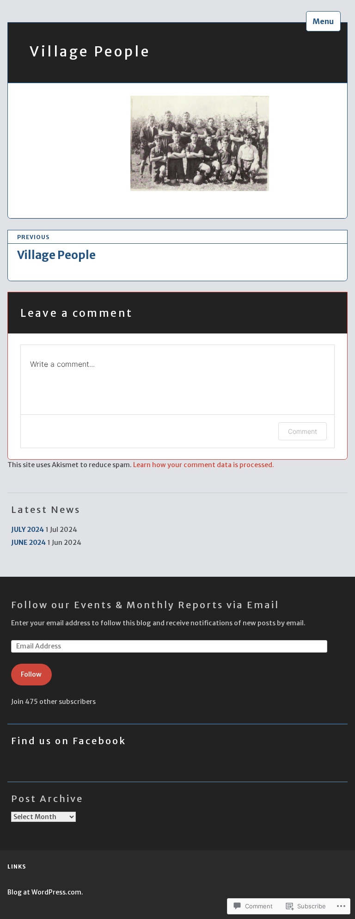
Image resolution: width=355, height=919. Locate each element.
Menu (323, 21)
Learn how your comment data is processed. (203, 465)
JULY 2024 (27, 529)
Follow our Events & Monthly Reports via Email (145, 605)
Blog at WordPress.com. (45, 892)
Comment (302, 431)
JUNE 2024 (28, 542)
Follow (31, 674)
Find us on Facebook (68, 740)
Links (16, 866)
